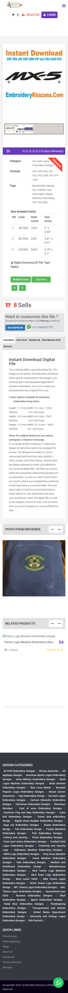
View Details (32, 637)
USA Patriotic (35, 920)
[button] (8, 101)
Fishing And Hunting (15, 837)
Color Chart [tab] (21, 340)
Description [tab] (9, 340)
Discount (8, 346)
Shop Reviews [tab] (51, 340)
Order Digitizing (11, 941)
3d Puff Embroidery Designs (19, 771)
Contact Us (9, 957)
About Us (8, 951)
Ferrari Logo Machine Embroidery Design (30, 642)
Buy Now (41, 279)
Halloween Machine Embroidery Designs (38, 849)
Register (32, 14)
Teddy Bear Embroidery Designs (23, 903)
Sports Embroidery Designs (46, 899)
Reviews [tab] (34, 340)
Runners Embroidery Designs (34, 895)
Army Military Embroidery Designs (35, 779)
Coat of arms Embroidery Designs (40, 808)
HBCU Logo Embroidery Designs (21, 854)
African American (49, 771)
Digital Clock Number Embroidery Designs (39, 820)
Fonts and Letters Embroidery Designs (25, 841)
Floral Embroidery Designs (47, 837)
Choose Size (32, 645)
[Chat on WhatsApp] (58, 982)
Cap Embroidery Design (31, 796)
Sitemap (7, 967)
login (51, 14)
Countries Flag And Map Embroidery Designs (29, 812)
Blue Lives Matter (40, 787)
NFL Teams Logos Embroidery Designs (35, 887)
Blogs (6, 946)
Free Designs (10, 936)
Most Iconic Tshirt (27, 879)
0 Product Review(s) (50, 151)
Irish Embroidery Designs (31, 862)
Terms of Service (12, 962)
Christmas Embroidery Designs (33, 804)
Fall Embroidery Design (28, 829)
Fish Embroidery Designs (47, 833)
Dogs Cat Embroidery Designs (21, 825)
